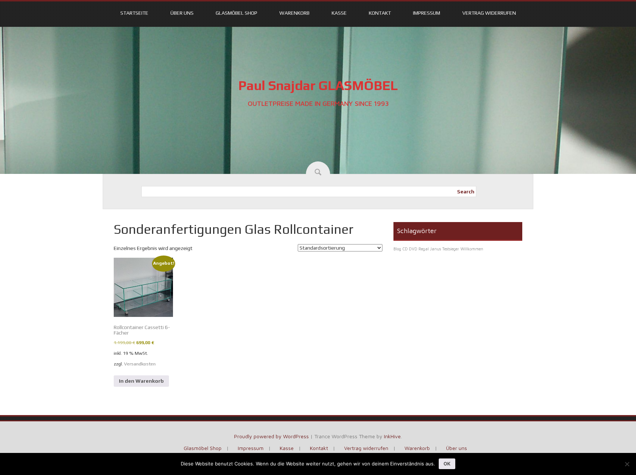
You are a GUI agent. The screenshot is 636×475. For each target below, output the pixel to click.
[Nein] (626, 464)
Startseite (134, 13)
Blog (397, 249)
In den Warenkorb (141, 381)
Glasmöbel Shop (236, 13)
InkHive (392, 436)
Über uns (182, 13)
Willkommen (471, 249)
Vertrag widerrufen (489, 13)
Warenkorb (294, 13)
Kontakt (380, 13)
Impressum (426, 13)
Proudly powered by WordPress (271, 436)
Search (465, 191)
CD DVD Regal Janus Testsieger (431, 249)
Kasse (339, 13)
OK (447, 464)
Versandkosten (140, 364)
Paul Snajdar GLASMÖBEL (318, 85)
